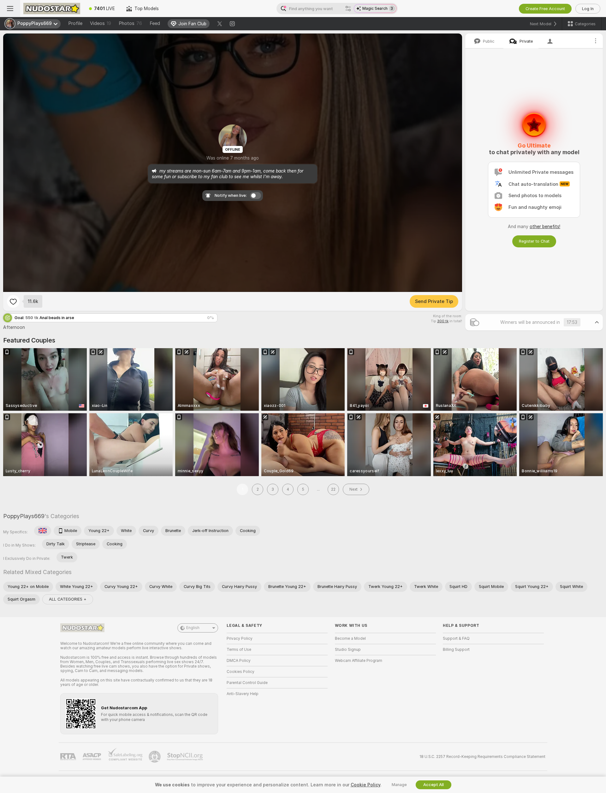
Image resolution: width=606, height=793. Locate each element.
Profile (75, 23)
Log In (588, 8)
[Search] (348, 8)
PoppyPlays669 (24, 516)
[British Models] (42, 531)
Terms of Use (239, 649)
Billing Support (456, 649)
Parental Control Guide (247, 683)
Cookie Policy (365, 784)
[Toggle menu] (10, 8)
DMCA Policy (239, 660)
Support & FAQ (456, 638)
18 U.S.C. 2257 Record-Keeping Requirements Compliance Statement (482, 756)
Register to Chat (534, 241)
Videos (100, 23)
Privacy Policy (239, 638)
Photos (130, 23)
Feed (155, 23)
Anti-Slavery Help (242, 694)
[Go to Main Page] (51, 8)
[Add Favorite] (13, 301)
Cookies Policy (240, 671)
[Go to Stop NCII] (185, 756)
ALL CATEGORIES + (67, 599)
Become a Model (350, 638)
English (192, 628)
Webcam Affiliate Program (358, 660)
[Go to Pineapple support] (155, 757)
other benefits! (545, 226)
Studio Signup (348, 649)
